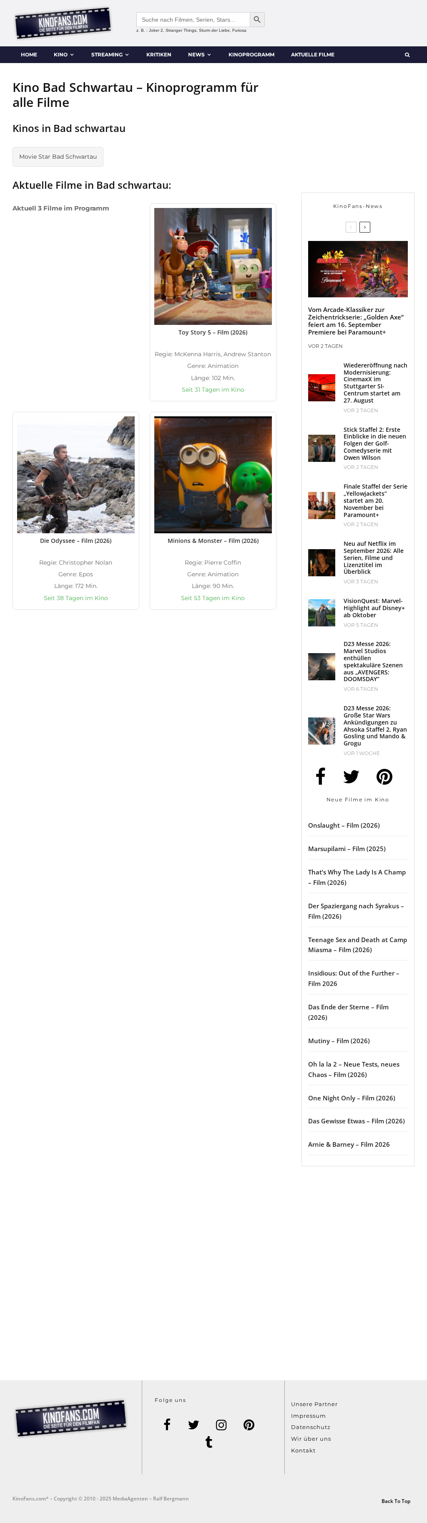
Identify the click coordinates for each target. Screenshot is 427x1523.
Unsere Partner (314, 1404)
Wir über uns (311, 1438)
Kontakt (303, 1450)
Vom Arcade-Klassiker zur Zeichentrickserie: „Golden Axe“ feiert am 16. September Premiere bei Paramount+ (356, 321)
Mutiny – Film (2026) (339, 1040)
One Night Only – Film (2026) (351, 1098)
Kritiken (158, 54)
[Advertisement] (213, 705)
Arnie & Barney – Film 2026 (349, 1144)
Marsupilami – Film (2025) (347, 848)
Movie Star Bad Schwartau (58, 156)
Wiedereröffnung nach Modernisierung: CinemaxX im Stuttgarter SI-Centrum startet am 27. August (375, 383)
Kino (61, 54)
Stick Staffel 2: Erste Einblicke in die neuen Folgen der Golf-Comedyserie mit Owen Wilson (375, 443)
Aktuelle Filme (312, 54)
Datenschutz (311, 1427)
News (196, 54)
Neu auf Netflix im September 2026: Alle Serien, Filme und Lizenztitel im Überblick (374, 557)
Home (29, 54)
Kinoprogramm (251, 54)
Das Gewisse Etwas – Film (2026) (356, 1121)
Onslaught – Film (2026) (344, 825)
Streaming (107, 54)
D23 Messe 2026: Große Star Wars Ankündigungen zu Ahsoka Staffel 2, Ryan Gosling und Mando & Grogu (375, 726)
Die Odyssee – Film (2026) (75, 541)
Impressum (308, 1415)
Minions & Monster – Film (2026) (213, 541)
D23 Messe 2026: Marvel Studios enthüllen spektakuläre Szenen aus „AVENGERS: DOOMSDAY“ (373, 662)
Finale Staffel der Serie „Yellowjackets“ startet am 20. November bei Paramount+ (375, 500)
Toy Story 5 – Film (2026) (212, 332)
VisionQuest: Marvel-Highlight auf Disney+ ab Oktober (374, 608)
